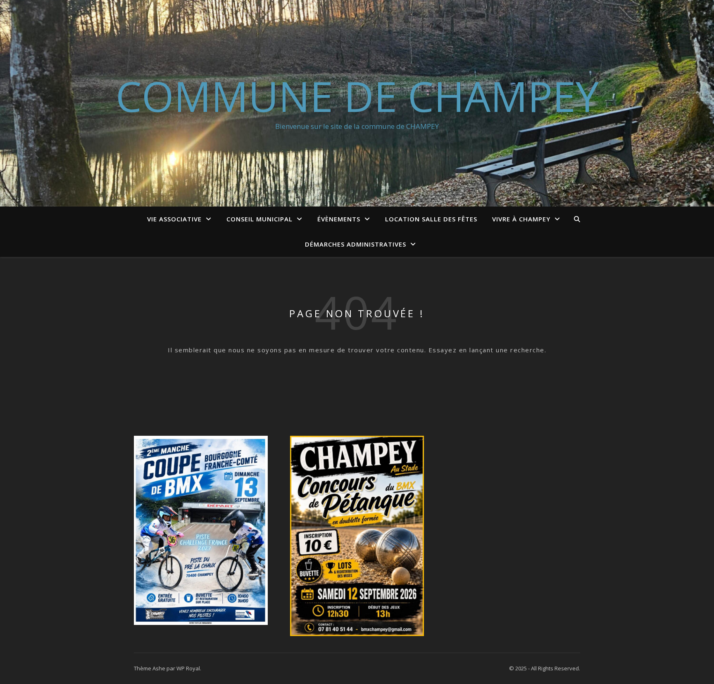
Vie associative (174, 219)
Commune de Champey (357, 95)
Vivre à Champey (521, 219)
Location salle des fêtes (431, 219)
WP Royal (188, 668)
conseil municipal (259, 219)
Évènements (338, 219)
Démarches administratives (355, 244)
